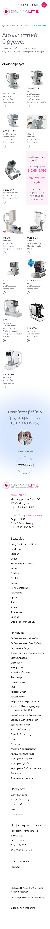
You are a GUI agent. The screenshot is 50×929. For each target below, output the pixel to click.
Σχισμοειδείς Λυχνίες (21, 648)
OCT (13, 686)
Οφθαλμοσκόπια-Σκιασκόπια (26, 714)
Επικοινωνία (17, 814)
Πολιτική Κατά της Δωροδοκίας (27, 897)
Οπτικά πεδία (18, 682)
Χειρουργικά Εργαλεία (22, 777)
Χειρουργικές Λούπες (21, 763)
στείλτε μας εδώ (37, 180)
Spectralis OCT (18, 845)
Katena (14, 607)
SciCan (14, 582)
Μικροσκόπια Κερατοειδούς (25, 701)
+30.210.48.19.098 (25, 423)
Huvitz (14, 568)
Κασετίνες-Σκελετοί (21, 672)
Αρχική (5, 25)
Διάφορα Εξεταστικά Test (24, 719)
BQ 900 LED (17, 835)
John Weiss (16, 612)
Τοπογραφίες (18, 696)
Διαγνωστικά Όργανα (20, 25)
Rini (12, 602)
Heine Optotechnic (20, 587)
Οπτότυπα (16, 662)
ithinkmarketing (27, 907)
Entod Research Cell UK (23, 621)
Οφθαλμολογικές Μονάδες (24, 638)
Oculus (14, 558)
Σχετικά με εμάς (19, 794)
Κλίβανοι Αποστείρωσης (23, 748)
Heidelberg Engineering (22, 563)
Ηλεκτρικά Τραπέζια (21, 729)
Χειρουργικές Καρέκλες (22, 753)
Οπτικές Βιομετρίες (21, 734)
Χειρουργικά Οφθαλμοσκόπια (26, 768)
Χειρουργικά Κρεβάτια (22, 758)
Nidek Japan (17, 549)
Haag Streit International (24, 544)
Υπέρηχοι (15, 744)
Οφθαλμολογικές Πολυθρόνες (26, 643)
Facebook (16, 866)
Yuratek (14, 578)
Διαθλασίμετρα (19, 657)
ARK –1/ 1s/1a (18, 840)
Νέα (13, 809)
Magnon (15, 553)
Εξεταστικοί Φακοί (20, 724)
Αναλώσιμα (16, 773)
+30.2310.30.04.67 (25, 527)
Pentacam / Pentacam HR (24, 830)
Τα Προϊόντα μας (20, 799)
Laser (13, 739)
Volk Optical (17, 592)
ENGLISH (35, 5)
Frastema (15, 573)
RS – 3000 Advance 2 (21, 850)
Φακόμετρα (17, 667)
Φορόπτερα (17, 677)
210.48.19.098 (37, 170)
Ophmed (15, 616)
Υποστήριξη (17, 804)
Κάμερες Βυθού (19, 691)
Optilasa (15, 597)
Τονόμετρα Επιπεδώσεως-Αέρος (28, 652)
